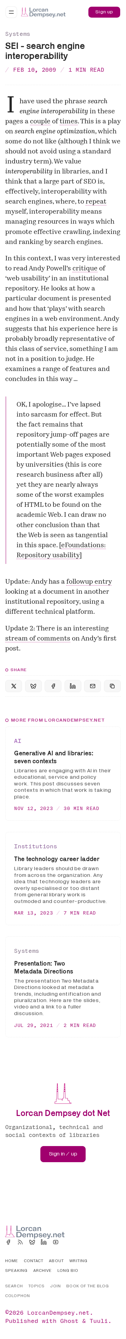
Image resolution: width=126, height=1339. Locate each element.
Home (11, 1261)
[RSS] (20, 1242)
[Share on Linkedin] (73, 686)
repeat (96, 202)
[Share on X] (13, 686)
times (69, 121)
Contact (33, 1261)
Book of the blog (87, 1286)
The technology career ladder (56, 858)
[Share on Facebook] (53, 686)
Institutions (35, 846)
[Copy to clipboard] (112, 686)
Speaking (16, 1270)
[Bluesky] (32, 1242)
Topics (36, 1286)
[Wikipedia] (68, 1242)
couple (40, 121)
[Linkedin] (44, 1242)
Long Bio (68, 1270)
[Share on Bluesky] (33, 686)
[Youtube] (56, 1242)
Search (14, 1286)
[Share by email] (92, 686)
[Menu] (11, 12)
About (56, 1261)
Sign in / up (63, 1154)
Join (55, 1286)
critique (85, 269)
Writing (78, 1261)
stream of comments (37, 639)
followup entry (89, 582)
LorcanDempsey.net (58, 1312)
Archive (42, 1270)
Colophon (17, 1296)
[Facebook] (8, 1242)
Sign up (104, 12)
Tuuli (99, 1320)
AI (17, 740)
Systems (17, 33)
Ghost (69, 1320)
